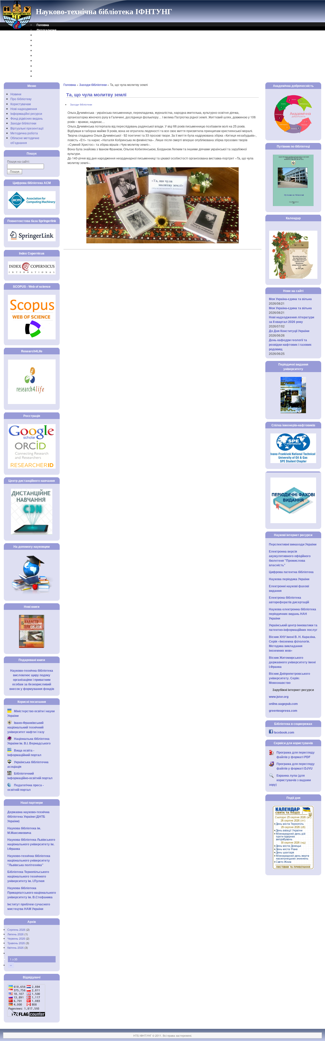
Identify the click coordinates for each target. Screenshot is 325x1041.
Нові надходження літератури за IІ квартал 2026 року (291, 319)
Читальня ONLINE (50, 71)
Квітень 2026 (15, 947)
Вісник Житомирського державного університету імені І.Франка (292, 662)
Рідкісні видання (49, 60)
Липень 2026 (15, 934)
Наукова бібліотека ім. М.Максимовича (24, 830)
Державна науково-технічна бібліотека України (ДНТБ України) (28, 816)
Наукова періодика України (289, 579)
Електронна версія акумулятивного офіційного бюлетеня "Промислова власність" (290, 558)
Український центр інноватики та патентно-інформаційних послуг (293, 627)
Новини (15, 94)
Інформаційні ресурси (26, 113)
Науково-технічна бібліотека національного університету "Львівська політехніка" (28, 860)
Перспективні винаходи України (292, 544)
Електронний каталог (53, 45)
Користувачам (20, 104)
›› (11, 965)
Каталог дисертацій (51, 55)
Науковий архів (48, 50)
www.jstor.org (278, 696)
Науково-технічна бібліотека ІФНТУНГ (104, 11)
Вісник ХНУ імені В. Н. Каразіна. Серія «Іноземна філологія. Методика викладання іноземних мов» (292, 643)
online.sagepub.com (283, 703)
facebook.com (284, 732)
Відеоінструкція (48, 76)
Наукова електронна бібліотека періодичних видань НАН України (292, 613)
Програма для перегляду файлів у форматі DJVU (296, 766)
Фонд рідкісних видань (26, 118)
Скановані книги (49, 66)
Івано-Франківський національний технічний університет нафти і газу (25, 727)
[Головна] (17, 28)
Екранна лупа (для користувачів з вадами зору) (290, 780)
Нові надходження (23, 108)
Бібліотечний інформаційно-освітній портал (30, 775)
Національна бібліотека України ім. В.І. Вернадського (29, 740)
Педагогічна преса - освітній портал (25, 787)
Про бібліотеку (20, 99)
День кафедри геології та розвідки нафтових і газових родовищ (290, 344)
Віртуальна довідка (51, 40)
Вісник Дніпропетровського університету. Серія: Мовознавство (289, 678)
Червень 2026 (16, 938)
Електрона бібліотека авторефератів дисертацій (289, 599)
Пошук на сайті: (18, 161)
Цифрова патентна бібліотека (291, 572)
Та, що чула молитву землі (96, 94)
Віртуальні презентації (26, 128)
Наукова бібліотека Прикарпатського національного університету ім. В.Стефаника (31, 892)
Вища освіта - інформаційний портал (24, 752)
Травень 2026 (16, 943)
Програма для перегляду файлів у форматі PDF (296, 754)
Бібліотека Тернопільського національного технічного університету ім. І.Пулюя (28, 876)
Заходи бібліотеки (23, 123)
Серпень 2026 (16, 929)
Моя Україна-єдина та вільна (290, 299)
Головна (43, 25)
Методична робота (24, 133)
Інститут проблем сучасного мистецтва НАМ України (28, 906)
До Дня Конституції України (289, 330)
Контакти (43, 35)
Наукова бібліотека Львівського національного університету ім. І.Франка (31, 844)
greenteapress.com (283, 710)
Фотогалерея (46, 30)
